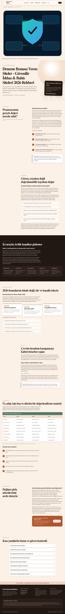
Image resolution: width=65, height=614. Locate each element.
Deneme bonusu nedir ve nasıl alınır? (18, 549)
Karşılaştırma (43, 2)
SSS (48, 2)
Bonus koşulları (22, 593)
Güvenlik (31, 2)
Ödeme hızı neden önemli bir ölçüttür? (18, 561)
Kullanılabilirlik (37, 2)
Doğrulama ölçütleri (23, 590)
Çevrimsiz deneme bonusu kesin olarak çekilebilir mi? (21, 553)
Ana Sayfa (5, 6)
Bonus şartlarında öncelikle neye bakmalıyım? (20, 557)
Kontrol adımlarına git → (51, 93)
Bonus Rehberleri (10, 6)
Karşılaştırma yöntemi (24, 592)
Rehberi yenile (57, 521)
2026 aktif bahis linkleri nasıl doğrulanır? (19, 570)
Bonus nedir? (26, 2)
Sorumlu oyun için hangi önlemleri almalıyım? (20, 574)
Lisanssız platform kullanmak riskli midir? (19, 565)
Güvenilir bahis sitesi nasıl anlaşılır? (17, 545)
